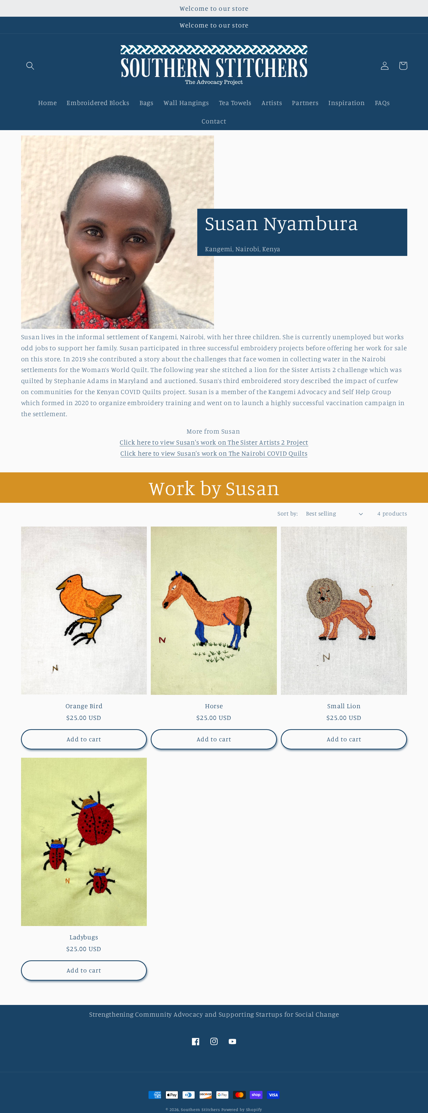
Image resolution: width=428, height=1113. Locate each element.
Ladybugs (84, 937)
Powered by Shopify (241, 1109)
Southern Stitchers (200, 1109)
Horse (214, 706)
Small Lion (344, 706)
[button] (30, 66)
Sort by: (288, 513)
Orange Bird (84, 706)
